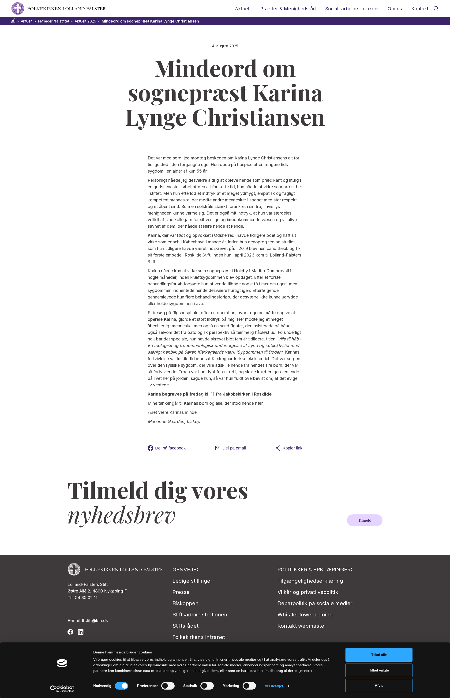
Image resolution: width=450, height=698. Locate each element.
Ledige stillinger (192, 581)
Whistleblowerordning (305, 614)
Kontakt (419, 8)
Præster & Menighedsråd (288, 8)
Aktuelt (243, 8)
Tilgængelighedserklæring (310, 581)
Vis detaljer (274, 686)
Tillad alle (379, 655)
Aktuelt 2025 (85, 21)
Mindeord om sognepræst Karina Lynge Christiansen (150, 21)
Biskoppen (185, 603)
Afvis (379, 685)
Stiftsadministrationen (199, 614)
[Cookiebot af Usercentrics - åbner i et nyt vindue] (62, 688)
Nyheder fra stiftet (53, 21)
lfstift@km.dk (95, 620)
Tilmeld (364, 520)
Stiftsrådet (185, 626)
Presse (181, 592)
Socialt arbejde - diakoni (351, 8)
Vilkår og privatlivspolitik (308, 592)
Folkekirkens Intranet (198, 637)
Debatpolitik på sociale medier (315, 603)
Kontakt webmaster (302, 626)
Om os (395, 8)
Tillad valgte (379, 670)
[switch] (168, 686)
